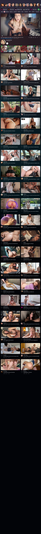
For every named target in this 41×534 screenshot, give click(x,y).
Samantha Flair (9, 40)
